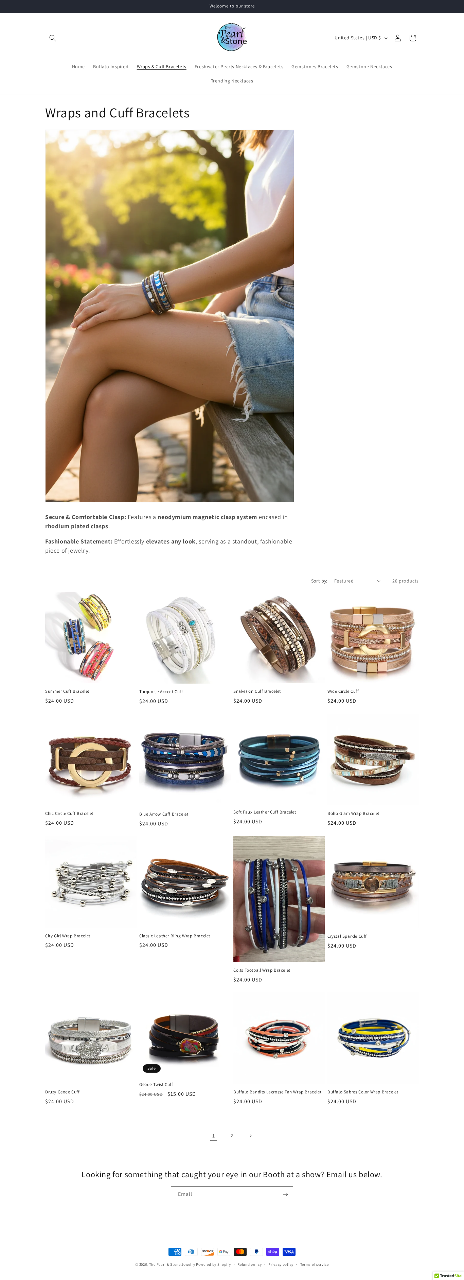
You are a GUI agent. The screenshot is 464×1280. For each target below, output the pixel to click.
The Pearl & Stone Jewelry (172, 1264)
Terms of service (314, 1264)
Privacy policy (280, 1264)
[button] (52, 38)
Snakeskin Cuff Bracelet (257, 691)
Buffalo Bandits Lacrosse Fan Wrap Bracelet (277, 1092)
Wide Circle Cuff (343, 691)
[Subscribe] (285, 1194)
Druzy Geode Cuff (62, 1092)
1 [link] (213, 1135)
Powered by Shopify (213, 1264)
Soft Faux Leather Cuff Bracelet (264, 812)
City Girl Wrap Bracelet (67, 936)
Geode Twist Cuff (156, 1084)
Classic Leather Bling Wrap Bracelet (174, 936)
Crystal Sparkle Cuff (347, 936)
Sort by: (319, 581)
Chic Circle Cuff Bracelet (69, 813)
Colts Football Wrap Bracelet (261, 970)
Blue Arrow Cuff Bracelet (163, 814)
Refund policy (249, 1264)
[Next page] (250, 1135)
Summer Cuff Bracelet (67, 691)
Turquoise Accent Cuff (161, 691)
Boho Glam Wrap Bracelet (353, 813)
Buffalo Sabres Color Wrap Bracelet (362, 1092)
